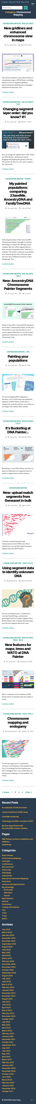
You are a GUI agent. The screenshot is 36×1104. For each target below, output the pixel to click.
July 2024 (6, 979)
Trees (15, 640)
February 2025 (8, 961)
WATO (21, 640)
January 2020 (8, 1086)
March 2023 (7, 1010)
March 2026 (7, 932)
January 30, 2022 (27, 731)
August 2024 (7, 976)
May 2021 (6, 1054)
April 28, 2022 (26, 437)
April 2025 (6, 955)
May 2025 (6, 953)
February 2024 (8, 987)
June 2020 (6, 1077)
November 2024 (8, 967)
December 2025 (8, 938)
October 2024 (8, 970)
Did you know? (28, 102)
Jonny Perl (12, 45)
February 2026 (8, 935)
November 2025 (8, 941)
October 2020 (8, 1074)
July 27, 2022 (26, 293)
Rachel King (13, 581)
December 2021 (8, 1039)
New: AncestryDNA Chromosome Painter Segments (18, 285)
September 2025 (9, 944)
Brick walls (8, 890)
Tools (18, 276)
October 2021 (7, 1042)
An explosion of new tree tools (14, 808)
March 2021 (7, 1060)
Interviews (6, 881)
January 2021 (7, 1065)
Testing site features (10, 907)
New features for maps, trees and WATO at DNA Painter (18, 651)
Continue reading (8, 92)
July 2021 (6, 1048)
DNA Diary (8, 893)
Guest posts (27, 563)
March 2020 (7, 1080)
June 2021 (6, 1051)
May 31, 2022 (26, 365)
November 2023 (8, 996)
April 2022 (6, 1028)
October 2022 (7, 1019)
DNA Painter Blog (15, 1)
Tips (18, 104)
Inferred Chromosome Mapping (15, 878)
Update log (6, 845)
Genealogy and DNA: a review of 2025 (17, 821)
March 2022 (7, 1031)
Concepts (6, 861)
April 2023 (6, 1007)
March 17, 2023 (26, 122)
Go (25, 8)
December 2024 (8, 964)
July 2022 (6, 1022)
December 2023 (8, 993)
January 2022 (8, 1036)
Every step (6, 870)
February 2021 (8, 1062)
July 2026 (6, 929)
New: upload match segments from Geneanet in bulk (18, 496)
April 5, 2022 (26, 505)
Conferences (7, 864)
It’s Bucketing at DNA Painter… (18, 430)
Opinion (28, 179)
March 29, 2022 (26, 581)
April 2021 (6, 1057)
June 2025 (6, 950)
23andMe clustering (10, 817)
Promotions (6, 904)
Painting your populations (18, 358)
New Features (27, 23)
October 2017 (7, 1091)
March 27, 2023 (26, 45)
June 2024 (6, 981)
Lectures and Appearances (13, 884)
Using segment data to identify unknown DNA (18, 572)
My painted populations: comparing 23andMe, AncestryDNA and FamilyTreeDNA (18, 193)
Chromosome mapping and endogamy (18, 722)
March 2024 (7, 984)
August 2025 (7, 947)
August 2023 (7, 999)
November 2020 (9, 1071)
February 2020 (8, 1083)
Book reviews (7, 855)
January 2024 (8, 990)
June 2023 (6, 1005)
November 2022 (8, 1016)
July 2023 (6, 1002)
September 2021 (9, 1045)
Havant (7, 896)
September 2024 (9, 973)
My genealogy (8, 887)
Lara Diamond (12, 731)
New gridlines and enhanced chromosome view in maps (18, 34)
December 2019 (8, 1088)
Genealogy (6, 873)
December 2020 (9, 1068)
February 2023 (8, 1013)
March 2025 (7, 958)
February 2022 (8, 1034)
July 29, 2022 (26, 208)
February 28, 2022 (26, 661)
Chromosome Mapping (12, 23)
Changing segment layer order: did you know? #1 (18, 113)
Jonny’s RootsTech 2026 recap (15, 812)
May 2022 (6, 1025)
